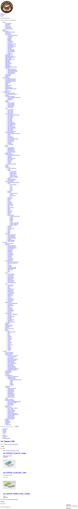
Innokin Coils (10, 291)
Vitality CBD (10, 53)
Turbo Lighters (11, 106)
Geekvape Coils (11, 289)
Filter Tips (10, 143)
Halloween (7, 86)
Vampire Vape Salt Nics (12, 369)
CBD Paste (7, 64)
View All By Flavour (12, 388)
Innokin (9, 337)
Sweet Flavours (11, 396)
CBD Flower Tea (8, 63)
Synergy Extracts (11, 49)
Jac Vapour (10, 338)
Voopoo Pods (10, 311)
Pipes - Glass (10, 110)
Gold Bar (9, 265)
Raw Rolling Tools (11, 124)
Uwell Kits (10, 257)
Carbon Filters (10, 144)
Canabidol (10, 37)
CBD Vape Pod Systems (12, 71)
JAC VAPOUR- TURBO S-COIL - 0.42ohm (16, 493)
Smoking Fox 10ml (11, 377)
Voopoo (9, 349)
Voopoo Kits (10, 259)
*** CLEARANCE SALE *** (11, 94)
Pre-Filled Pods (8, 313)
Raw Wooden (10, 129)
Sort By (1, 444)
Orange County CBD (12, 44)
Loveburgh (10, 42)
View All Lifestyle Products (10, 78)
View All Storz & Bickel (15, 216)
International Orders (9, 28)
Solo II (11, 190)
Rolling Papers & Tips (9, 132)
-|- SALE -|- (7, 374)
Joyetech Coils (10, 293)
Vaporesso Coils (11, 299)
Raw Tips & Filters (11, 126)
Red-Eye (9, 212)
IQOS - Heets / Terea (9, 328)
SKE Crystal (10, 269)
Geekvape (10, 336)
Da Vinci (9, 192)
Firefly (9, 199)
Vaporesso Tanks (11, 280)
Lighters (7, 101)
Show (1, 448)
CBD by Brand (8, 34)
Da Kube (9, 191)
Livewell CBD (11, 41)
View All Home (8, 23)
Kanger (9, 341)
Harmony (9, 39)
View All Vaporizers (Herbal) (13, 182)
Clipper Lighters (11, 103)
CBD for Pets (8, 75)
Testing (6, 166)
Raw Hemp (10, 120)
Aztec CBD (10, 36)
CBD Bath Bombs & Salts (10, 57)
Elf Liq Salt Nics (11, 362)
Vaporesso (10, 348)
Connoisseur (10, 136)
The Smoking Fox (11, 51)
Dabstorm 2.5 (10, 197)
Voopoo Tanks (10, 281)
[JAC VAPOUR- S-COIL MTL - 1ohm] (9, 469)
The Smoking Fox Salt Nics (13, 368)
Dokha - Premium (13, 175)
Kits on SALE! (11, 248)
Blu (8, 333)
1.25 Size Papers (11, 140)
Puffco (9, 208)
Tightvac (9, 161)
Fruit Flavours (10, 392)
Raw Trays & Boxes (12, 127)
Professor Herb (11, 207)
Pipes (6, 108)
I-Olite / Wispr (10, 204)
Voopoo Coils (10, 300)
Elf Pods (9, 315)
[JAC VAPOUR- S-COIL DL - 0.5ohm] (11, 450)
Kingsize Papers (11, 137)
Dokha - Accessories (14, 176)
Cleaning (9, 239)
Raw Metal (10, 121)
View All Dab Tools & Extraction (14, 97)
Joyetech (9, 339)
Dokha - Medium (13, 173)
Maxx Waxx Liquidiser (12, 402)
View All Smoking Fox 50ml (15, 379)
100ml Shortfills (8, 372)
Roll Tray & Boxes (11, 158)
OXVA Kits (10, 255)
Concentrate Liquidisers (10, 400)
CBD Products (6, 30)
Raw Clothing (10, 117)
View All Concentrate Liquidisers (14, 401)
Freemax (9, 288)
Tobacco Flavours (11, 397)
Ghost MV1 (10, 202)
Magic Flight (10, 205)
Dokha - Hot (12, 174)
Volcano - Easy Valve (14, 222)
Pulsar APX (10, 210)
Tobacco (9, 178)
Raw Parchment (11, 122)
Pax (8, 206)
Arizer (9, 183)
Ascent (11, 194)
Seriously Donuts (11, 411)
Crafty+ (11, 217)
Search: (1, 426)
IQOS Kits (10, 252)
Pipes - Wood (10, 112)
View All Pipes (11, 109)
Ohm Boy (7, 419)
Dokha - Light (13, 172)
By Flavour (7, 387)
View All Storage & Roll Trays (14, 155)
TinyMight (10, 225)
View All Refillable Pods (12, 303)
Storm (9, 214)
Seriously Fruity (11, 412)
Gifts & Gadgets (8, 85)
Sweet (11, 382)
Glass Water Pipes (11, 235)
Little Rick (10, 40)
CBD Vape (7, 67)
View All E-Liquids (9, 352)
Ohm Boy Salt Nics (11, 366)
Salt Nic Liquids (8, 354)
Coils (6, 283)
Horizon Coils (10, 290)
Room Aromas (8, 90)
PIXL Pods (10, 320)
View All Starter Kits (12, 245)
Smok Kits (10, 256)
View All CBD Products (10, 32)
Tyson (9, 52)
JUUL (9, 340)
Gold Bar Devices (11, 316)
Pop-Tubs (10, 160)
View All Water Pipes (12, 234)
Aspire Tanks (10, 276)
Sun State (9, 48)
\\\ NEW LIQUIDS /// (9, 353)
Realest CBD (10, 47)
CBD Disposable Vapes (12, 70)
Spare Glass (7, 322)
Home (4, 22)
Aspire (9, 332)
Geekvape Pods (11, 305)
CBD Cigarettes (8, 58)
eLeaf (9, 334)
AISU (6, 398)
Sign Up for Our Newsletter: (71, 505)
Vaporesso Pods (11, 309)
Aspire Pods (10, 304)
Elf (8, 264)
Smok (9, 345)
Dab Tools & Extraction (10, 96)
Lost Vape (10, 342)
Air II (11, 186)
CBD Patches (8, 65)
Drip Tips (7, 327)
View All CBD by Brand (12, 35)
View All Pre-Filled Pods (12, 314)
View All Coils (11, 284)
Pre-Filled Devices (8, 260)
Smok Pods (10, 307)
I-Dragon (9, 203)
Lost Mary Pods (11, 319)
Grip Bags (10, 156)
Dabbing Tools (11, 98)
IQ (10, 196)
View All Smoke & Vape (10, 93)
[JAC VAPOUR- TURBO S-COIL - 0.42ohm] (9, 491)
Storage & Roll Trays (9, 154)
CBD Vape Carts (11, 73)
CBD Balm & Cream (9, 55)
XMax (9, 231)
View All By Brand (11, 331)
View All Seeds (11, 147)
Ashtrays (7, 95)
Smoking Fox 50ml (11, 378)
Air (11, 185)
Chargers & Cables (9, 325)
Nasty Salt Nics (11, 365)
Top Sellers (7, 386)
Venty (11, 221)
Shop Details (7, 24)
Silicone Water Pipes (12, 237)
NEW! (4, 29)
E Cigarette (5, 242)
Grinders (7, 100)
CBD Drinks (7, 60)
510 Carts (10, 312)
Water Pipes (7, 233)
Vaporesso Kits (11, 258)
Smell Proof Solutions (12, 163)
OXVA (9, 296)
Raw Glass (10, 119)
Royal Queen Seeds (11, 151)
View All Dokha (13, 171)
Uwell (9, 350)
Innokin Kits (10, 251)
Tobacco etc (7, 167)
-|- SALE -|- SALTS (12, 356)
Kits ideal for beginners (12, 247)
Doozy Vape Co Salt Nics (13, 358)
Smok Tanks (10, 279)
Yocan (9, 232)
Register (4, 431)
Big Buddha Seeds (11, 148)
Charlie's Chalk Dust (9, 399)
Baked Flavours (11, 389)
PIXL (9, 271)
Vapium (9, 227)
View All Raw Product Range (13, 114)
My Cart (4, 429)
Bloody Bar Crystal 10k (12, 263)
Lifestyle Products (6, 77)
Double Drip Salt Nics (12, 360)
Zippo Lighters (11, 107)
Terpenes (7, 164)
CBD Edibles (8, 62)
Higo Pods (10, 317)
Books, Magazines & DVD (10, 81)
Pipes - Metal (10, 111)
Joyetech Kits (10, 254)
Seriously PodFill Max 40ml (13, 414)
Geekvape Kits (11, 253)
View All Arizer (13, 184)
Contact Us (7, 25)
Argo (11, 187)
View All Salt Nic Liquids (13, 355)
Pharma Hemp (10, 45)
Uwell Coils (10, 301)
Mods (6, 329)
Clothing (7, 83)
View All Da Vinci (13, 193)
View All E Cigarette (9, 243)
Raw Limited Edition (12, 131)
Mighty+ (12, 219)
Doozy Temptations (11, 410)
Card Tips (10, 142)
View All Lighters (11, 102)
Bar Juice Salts (10, 357)
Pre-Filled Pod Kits (11, 246)
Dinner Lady (7, 405)
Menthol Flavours (11, 393)
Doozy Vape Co (8, 406)
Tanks (6, 272)
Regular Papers (11, 139)
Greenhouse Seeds (11, 150)
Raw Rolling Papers (12, 123)
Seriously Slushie (11, 415)
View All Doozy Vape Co (13, 407)
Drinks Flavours (11, 391)
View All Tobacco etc (12, 168)
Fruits (11, 381)
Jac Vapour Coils (11, 292)
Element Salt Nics (11, 361)
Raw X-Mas (10, 130)
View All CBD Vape (12, 69)
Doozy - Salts (10, 409)
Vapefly (9, 346)
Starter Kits (7, 244)
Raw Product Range (9, 113)
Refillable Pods (8, 302)
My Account (5, 428)
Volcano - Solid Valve (14, 223)
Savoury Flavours (11, 394)
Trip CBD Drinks (11, 50)
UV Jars (9, 162)
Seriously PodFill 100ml (12, 413)
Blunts (9, 134)
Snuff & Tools (8, 152)
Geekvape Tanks (11, 277)
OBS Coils (10, 295)
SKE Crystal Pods (11, 321)
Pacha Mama (7, 422)
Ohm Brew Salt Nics (12, 367)
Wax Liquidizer (11, 404)
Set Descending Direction (13, 444)
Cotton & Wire (8, 326)
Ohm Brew (7, 421)
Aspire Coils (10, 285)
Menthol (11, 384)
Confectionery (8, 82)
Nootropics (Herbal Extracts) (10, 88)
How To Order (8, 26)
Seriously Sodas (11, 416)
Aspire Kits (10, 249)
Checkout (5, 430)
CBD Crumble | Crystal (9, 59)
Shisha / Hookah (11, 241)
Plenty (11, 220)
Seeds (6, 146)
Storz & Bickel (11, 215)
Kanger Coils (10, 294)
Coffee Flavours (11, 390)
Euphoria (9, 38)
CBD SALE (7, 33)
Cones (9, 135)
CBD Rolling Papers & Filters (11, 66)
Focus (9, 200)
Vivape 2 (9, 229)
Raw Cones (10, 118)
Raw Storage (10, 125)
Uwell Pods (10, 308)
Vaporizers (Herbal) (9, 181)
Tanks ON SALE (11, 275)
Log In (4, 433)
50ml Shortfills (8, 370)
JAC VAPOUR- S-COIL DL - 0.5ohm (14, 453)
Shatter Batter (10, 403)
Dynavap (9, 198)
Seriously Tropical (11, 417)
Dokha (9, 170)
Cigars (9, 169)
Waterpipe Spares (11, 240)
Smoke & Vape (6, 91)
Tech (6, 89)
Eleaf (9, 287)
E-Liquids (5, 351)
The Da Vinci (12, 195)
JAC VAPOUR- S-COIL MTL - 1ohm (14, 472)
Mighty (11, 218)
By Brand (7, 330)
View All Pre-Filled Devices (13, 261)
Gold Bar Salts (10, 364)
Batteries (7, 324)
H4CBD (7, 76)
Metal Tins (10, 157)
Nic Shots (7, 373)
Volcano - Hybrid (13, 224)
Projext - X (10, 211)
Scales (6, 145)
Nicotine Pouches (8, 87)
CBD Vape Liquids (11, 72)
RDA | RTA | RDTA (12, 282)
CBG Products (8, 74)
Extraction (10, 99)
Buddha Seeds (10, 149)
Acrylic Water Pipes (11, 236)
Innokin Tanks (10, 278)
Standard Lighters (11, 105)
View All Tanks (11, 273)
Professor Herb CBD (12, 46)
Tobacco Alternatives (12, 179)
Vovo (9, 230)
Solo (11, 188)
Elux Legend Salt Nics (12, 363)
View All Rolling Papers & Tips (14, 133)
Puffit (9, 209)
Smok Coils (10, 297)
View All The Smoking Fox (13, 376)
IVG (9, 270)
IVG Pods (10, 318)
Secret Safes (10, 159)
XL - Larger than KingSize (13, 138)
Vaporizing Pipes (11, 228)
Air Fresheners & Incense (10, 79)
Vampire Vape (8, 424)
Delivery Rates (8, 27)
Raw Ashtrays (10, 115)
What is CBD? (8, 54)
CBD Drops (7, 61)
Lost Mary (10, 266)
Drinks (6, 84)
